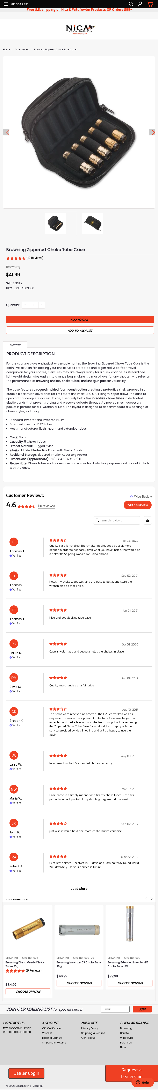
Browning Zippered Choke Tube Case (55, 49)
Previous (6, 132)
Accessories (22, 49)
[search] (131, 4)
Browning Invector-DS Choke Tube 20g (79, 964)
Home (6, 49)
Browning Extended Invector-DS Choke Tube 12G (128, 964)
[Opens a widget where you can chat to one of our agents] (142, 1083)
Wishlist (47, 1033)
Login (45, 1038)
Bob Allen (126, 1042)
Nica (123, 1047)
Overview (15, 344)
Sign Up (57, 1038)
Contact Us (88, 1038)
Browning (12, 958)
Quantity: (13, 305)
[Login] (140, 4)
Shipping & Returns (54, 1042)
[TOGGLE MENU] (5, 4)
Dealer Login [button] (26, 1073)
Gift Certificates (52, 1028)
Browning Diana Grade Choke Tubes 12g (25, 964)
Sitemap (38, 1086)
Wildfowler (126, 1038)
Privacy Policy (89, 1028)
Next (152, 132)
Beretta (124, 1033)
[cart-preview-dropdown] (149, 4)
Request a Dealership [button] (132, 1073)
